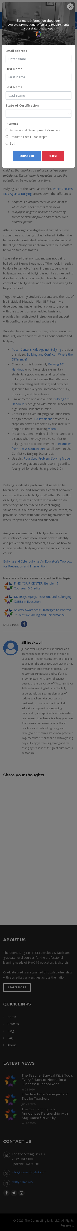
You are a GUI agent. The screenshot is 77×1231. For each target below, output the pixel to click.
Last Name (14, 87)
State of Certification (22, 105)
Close (53, 156)
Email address (16, 51)
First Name (14, 69)
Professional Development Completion (36, 130)
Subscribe (27, 156)
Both (12, 143)
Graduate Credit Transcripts (28, 137)
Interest (12, 124)
